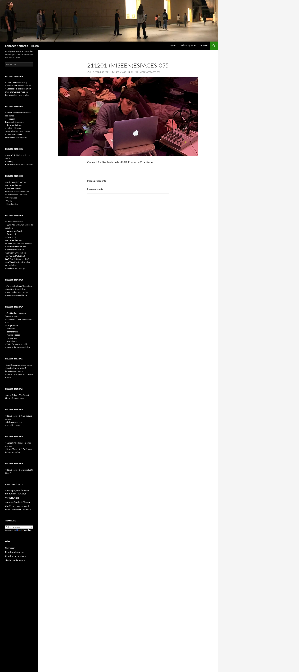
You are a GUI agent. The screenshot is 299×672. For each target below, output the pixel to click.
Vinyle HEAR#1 (12, 498)
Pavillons (10, 268)
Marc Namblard (14, 85)
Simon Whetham (14, 112)
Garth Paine (12, 82)
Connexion (10, 548)
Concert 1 (11, 234)
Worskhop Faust (14, 231)
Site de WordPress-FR (15, 560)
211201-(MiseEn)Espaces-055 (145, 72)
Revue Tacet (11, 374)
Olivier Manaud (13, 243)
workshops (12, 341)
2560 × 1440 (120, 72)
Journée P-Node (13, 155)
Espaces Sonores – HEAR (22, 46)
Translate (27, 530)
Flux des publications (14, 552)
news (173, 45)
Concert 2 (11, 237)
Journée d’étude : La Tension (17, 502)
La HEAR (203, 45)
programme (12, 325)
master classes (13, 334)
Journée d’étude (14, 125)
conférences (12, 331)
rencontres (12, 338)
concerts (11, 328)
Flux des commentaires (15, 556)
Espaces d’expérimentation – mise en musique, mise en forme (19, 91)
